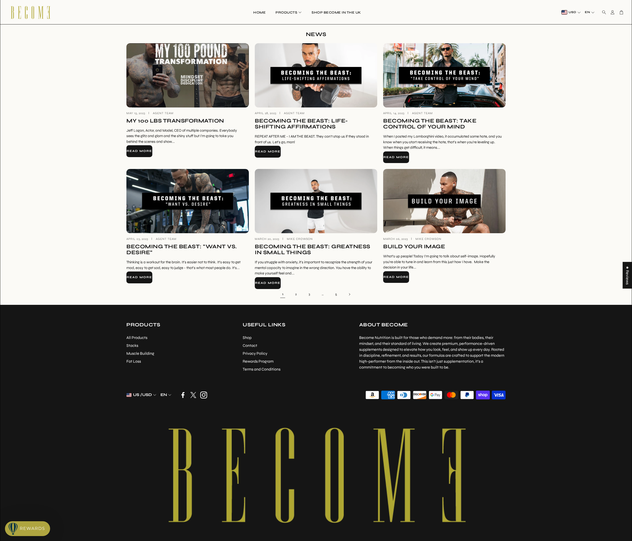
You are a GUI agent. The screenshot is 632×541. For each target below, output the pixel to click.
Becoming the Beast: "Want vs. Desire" (181, 249)
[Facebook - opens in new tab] (182, 395)
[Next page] (349, 294)
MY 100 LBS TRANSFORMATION (175, 121)
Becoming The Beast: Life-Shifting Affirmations (301, 124)
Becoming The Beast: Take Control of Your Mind (429, 124)
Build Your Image (414, 246)
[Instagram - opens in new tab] (203, 395)
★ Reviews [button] (627, 275)
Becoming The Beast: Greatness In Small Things (312, 249)
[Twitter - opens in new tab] (193, 395)
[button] (602, 12)
